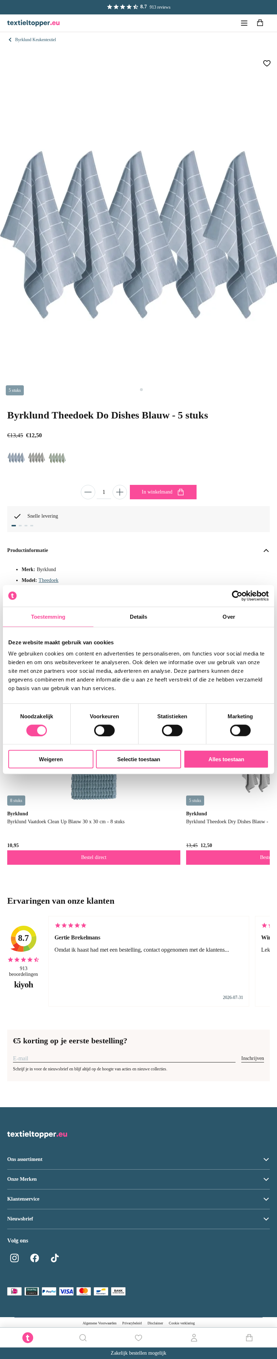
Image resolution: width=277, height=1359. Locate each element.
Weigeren (51, 759)
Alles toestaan (226, 759)
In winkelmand (157, 492)
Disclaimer (155, 1323)
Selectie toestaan (138, 759)
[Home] (33, 23)
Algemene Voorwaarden (99, 1323)
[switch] (104, 730)
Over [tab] (229, 616)
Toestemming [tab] (48, 616)
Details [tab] (139, 616)
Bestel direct (93, 857)
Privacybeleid (132, 1323)
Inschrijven (252, 1058)
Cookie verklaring (182, 1323)
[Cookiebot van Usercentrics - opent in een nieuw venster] (237, 595)
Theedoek (48, 580)
